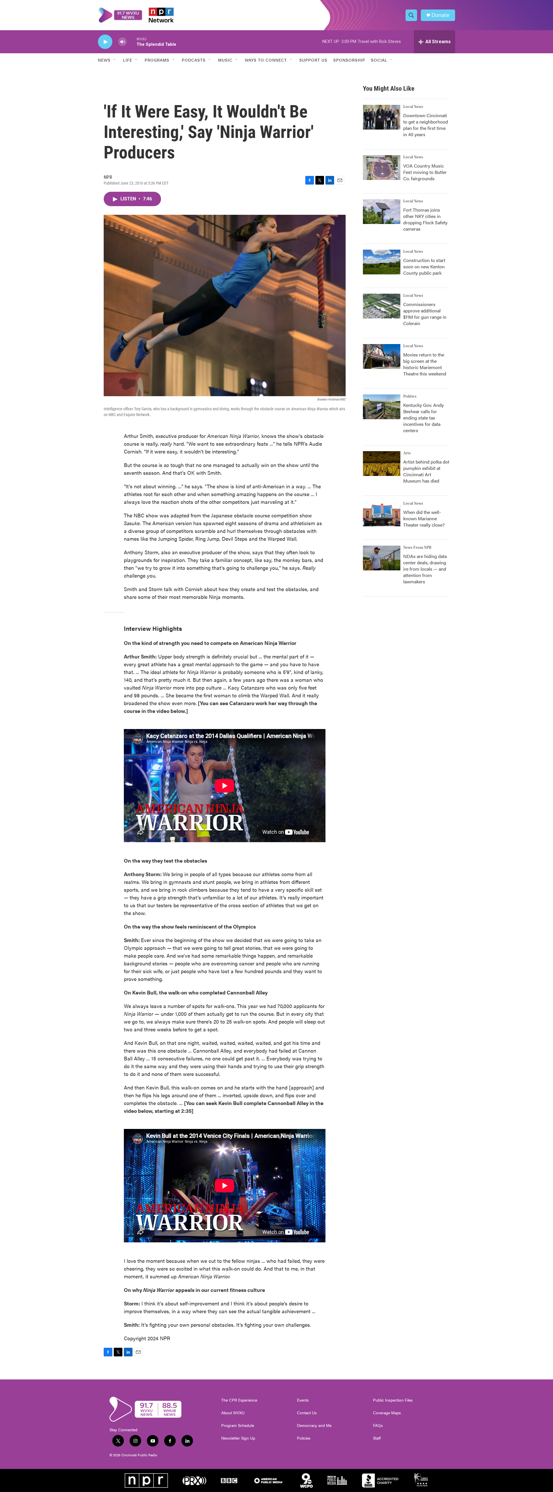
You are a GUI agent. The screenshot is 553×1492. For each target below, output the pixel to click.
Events (303, 1400)
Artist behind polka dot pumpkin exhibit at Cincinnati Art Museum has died (426, 471)
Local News (413, 107)
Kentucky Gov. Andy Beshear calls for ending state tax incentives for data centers (423, 418)
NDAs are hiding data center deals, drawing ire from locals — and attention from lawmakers (425, 569)
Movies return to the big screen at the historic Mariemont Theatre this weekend (424, 364)
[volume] (122, 41)
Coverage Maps (387, 1413)
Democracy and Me (314, 1425)
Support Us (313, 60)
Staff (377, 1438)
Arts (407, 453)
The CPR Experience (239, 1400)
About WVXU (233, 1413)
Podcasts (194, 60)
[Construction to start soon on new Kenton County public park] (381, 262)
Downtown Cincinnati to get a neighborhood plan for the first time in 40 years (425, 125)
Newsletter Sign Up (238, 1438)
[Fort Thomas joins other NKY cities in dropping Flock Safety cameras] (381, 211)
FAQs (378, 1425)
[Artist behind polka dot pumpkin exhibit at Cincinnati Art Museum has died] (381, 463)
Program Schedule (237, 1425)
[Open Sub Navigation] (115, 60)
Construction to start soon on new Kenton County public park (424, 266)
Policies (303, 1438)
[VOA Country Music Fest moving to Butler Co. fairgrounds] (381, 167)
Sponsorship (349, 60)
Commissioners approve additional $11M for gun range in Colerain (424, 314)
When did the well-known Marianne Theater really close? (424, 518)
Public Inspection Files (393, 1400)
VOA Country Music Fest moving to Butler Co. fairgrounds (425, 172)
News (104, 60)
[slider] (131, 42)
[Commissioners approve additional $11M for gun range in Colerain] (381, 306)
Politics (409, 396)
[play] (105, 42)
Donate (440, 15)
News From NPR (417, 547)
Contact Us (307, 1413)
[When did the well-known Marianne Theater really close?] (381, 514)
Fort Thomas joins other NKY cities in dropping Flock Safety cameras (425, 219)
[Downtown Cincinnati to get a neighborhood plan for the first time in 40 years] (381, 117)
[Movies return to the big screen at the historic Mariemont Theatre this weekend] (381, 356)
